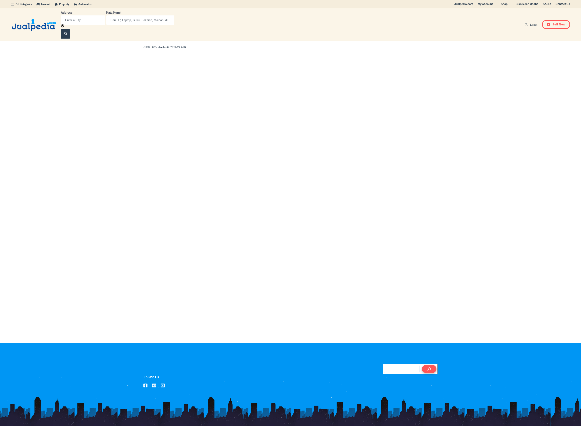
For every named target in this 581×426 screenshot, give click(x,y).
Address (66, 12)
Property (64, 4)
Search (66, 34)
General (45, 4)
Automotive (85, 4)
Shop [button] (504, 4)
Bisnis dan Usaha (527, 4)
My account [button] (485, 4)
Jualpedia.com (463, 4)
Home (146, 46)
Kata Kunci (113, 12)
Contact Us (563, 4)
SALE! (547, 4)
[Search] (429, 369)
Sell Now (558, 24)
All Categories (24, 4)
